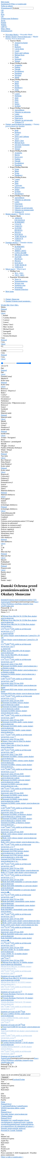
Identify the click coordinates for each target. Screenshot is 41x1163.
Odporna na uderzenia (9, 523)
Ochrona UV (19, 122)
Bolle (16, 45)
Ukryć (3, 313)
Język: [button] (3, 21)
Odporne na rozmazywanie (11, 525)
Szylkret (17, 106)
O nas (3, 1106)
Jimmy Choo (19, 141)
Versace (17, 61)
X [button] (1, 8)
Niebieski (18, 96)
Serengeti (18, 59)
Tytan (17, 90)
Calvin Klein (19, 49)
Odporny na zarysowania (24, 120)
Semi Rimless (6, 464)
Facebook (16, 1079)
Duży (3, 574)
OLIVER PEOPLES (18, 229)
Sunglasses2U (6, 4)
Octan (17, 81)
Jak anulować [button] (21, 1128)
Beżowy (4, 389)
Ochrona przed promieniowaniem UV (14, 521)
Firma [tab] (3, 1102)
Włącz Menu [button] (5, 29)
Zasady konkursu (21, 1124)
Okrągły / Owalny (8, 446)
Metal (17, 83)
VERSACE (19, 238)
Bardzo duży (6, 572)
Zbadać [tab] (3, 1110)
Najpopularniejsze (21, 281)
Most (3, 560)
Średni (3, 578)
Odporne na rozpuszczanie (24, 210)
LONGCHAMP (20, 253)
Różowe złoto (20, 187)
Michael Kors (19, 55)
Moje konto (5, 2)
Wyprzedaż (19, 287)
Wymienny (5, 535)
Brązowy (4, 474)
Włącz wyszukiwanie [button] (18, 4)
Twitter (22, 1079)
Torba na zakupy (7, 6)
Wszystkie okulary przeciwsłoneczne (14, 1114)
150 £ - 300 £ (19, 275)
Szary (17, 102)
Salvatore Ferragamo (22, 145)
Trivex (3, 503)
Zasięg (3, 602)
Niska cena (22, 604)
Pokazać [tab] (4, 1104)
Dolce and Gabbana (22, 53)
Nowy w (18, 279)
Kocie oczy (19, 157)
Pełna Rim (5, 462)
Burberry (18, 47)
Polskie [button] (3, 23)
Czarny (17, 94)
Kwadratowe (19, 71)
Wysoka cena (9, 606)
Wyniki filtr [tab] (5, 305)
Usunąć (9, 376)
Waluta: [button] (3, 25)
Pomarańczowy (7, 482)
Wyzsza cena (19, 283)
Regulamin (11, 1124)
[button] (20, 10)
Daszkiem (18, 73)
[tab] (20, 308)
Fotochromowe (7, 515)
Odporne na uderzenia (23, 112)
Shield (17, 77)
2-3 (2, 548)
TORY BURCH (20, 236)
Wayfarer (18, 75)
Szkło (3, 501)
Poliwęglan (5, 499)
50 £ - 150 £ (19, 273)
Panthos (17, 67)
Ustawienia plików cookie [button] (15, 1108)
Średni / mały (6, 580)
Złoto (16, 100)
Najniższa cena (20, 285)
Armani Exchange (21, 43)
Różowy (4, 405)
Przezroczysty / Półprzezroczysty (13, 403)
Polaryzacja (19, 118)
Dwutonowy (19, 194)
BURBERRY (20, 222)
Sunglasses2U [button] (7, 8)
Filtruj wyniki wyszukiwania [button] (12, 1157)
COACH (18, 224)
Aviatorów (18, 65)
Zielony (4, 486)
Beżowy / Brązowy (8, 391)
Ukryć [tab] (9, 1104)
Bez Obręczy (6, 460)
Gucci (17, 139)
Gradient (4, 517)
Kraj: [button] (3, 14)
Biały (3, 393)
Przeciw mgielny (7, 529)
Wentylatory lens (7, 533)
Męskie (4, 378)
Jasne (16, 98)
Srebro (17, 104)
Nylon (17, 86)
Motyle (17, 155)
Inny (3, 440)
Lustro (17, 114)
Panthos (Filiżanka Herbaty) (11, 448)
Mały (3, 576)
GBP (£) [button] (4, 27)
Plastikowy (19, 88)
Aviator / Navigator (8, 438)
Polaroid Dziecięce (21, 289)
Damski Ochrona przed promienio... (18, 301)
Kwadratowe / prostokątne (11, 442)
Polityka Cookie (16, 1106)
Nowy (4, 604)
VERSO (18, 240)
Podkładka (5, 562)
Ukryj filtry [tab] (14, 305)
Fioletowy (5, 478)
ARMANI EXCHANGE (20, 219)
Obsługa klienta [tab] (6, 1116)
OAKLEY (18, 226)
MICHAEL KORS (21, 255)
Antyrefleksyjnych (8, 513)
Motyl (3, 444)
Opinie (7, 1106)
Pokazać (4, 309)
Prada (17, 57)
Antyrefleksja (19, 110)
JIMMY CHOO (20, 251)
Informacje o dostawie (12, 1122)
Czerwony (18, 185)
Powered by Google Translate (11, 1130)
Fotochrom (18, 116)
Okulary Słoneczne (12, 299)
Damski (3, 376)
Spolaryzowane (7, 531)
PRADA (18, 232)
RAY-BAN (19, 234)
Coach (17, 51)
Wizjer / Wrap (6, 450)
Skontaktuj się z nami (8, 1120)
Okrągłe (17, 69)
